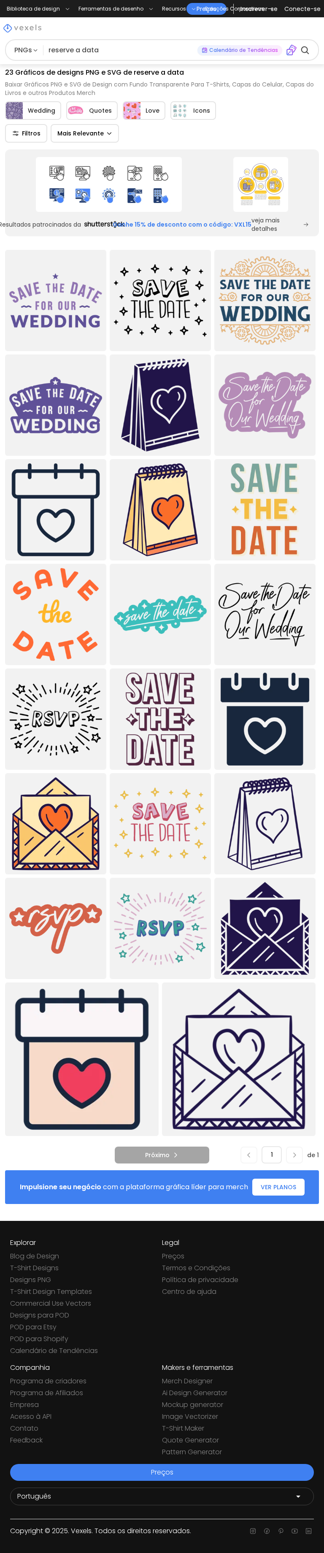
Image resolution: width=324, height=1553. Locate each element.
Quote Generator (190, 1440)
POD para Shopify (39, 1339)
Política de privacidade (200, 1280)
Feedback (26, 1440)
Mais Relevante (80, 133)
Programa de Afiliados (46, 1393)
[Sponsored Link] (109, 184)
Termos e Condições (196, 1268)
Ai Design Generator (194, 1393)
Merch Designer (187, 1381)
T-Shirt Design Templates (51, 1291)
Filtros (31, 133)
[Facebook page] (267, 1531)
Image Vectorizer (190, 1416)
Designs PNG (30, 1280)
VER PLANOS (278, 1187)
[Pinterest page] (280, 1531)
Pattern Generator (192, 1452)
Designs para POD (39, 1315)
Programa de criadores (48, 1381)
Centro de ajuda (189, 1291)
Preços (173, 1256)
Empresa (24, 1405)
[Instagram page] (253, 1531)
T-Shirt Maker (183, 1428)
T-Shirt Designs (34, 1268)
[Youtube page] (294, 1531)
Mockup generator (192, 1405)
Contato (24, 1428)
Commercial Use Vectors (50, 1303)
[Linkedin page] (308, 1531)
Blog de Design (34, 1256)
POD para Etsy (33, 1327)
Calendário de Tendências (54, 1350)
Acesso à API (30, 1416)
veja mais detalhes (265, 224)
